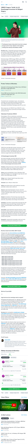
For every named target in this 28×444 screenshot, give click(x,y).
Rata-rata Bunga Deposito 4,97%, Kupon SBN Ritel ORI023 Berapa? (13, 428)
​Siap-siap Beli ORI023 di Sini (14, 225)
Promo (2, 90)
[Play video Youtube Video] (14, 405)
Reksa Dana (4, 354)
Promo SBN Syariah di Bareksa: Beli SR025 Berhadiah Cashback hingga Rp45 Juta (13, 93)
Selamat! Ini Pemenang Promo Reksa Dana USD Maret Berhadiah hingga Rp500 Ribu (13, 87)
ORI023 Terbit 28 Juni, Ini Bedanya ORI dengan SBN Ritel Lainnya (13, 434)
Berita (2, 4)
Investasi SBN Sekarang (14, 389)
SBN (6, 4)
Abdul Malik (7, 339)
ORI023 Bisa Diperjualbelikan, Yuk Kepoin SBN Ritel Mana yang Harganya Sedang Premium (13, 422)
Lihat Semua (24, 397)
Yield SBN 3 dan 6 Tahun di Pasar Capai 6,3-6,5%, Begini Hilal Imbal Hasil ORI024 (13, 440)
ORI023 (23, 162)
